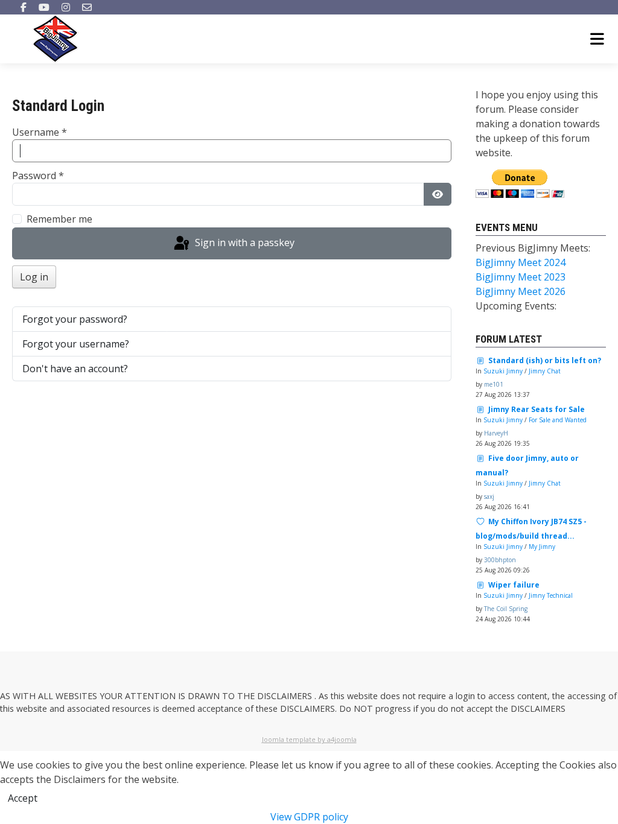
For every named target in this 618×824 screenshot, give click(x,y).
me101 (493, 384)
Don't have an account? (75, 368)
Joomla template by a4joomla (309, 739)
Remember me (59, 219)
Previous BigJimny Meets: (533, 248)
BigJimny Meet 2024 (520, 262)
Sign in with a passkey (244, 242)
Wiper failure (514, 585)
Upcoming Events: (516, 305)
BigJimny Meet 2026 (520, 291)
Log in (34, 277)
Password (38, 175)
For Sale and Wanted (558, 420)
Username (39, 132)
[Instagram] (66, 7)
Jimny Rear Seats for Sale (536, 409)
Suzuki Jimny (503, 371)
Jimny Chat (545, 371)
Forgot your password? (74, 319)
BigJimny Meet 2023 (520, 277)
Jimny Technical (551, 595)
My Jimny (542, 546)
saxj (489, 496)
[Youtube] (44, 7)
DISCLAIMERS (285, 696)
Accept (22, 798)
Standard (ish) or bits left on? (544, 360)
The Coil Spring (505, 608)
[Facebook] (24, 7)
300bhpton (500, 560)
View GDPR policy (309, 816)
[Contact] (87, 7)
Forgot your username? (75, 343)
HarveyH (496, 433)
